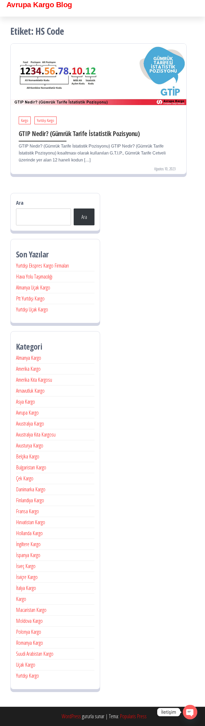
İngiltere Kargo (28, 544)
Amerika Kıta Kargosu (34, 379)
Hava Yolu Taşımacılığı (34, 276)
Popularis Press (133, 716)
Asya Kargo (25, 401)
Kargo (24, 120)
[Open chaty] (190, 712)
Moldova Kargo (29, 620)
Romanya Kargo (29, 642)
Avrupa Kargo (27, 412)
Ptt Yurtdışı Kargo (30, 298)
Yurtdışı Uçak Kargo (32, 309)
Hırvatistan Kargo (30, 522)
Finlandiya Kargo (30, 500)
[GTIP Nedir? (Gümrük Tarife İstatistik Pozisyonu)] (98, 73)
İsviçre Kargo (27, 577)
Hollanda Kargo (29, 533)
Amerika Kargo (28, 368)
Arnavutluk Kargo (30, 390)
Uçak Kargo (25, 664)
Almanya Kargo (28, 357)
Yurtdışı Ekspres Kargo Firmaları (42, 265)
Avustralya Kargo (30, 423)
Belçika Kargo (27, 456)
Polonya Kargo (28, 631)
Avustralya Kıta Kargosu (36, 434)
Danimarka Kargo (30, 489)
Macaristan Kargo (31, 609)
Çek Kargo (24, 478)
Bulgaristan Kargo (31, 467)
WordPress (71, 716)
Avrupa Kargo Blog (39, 5)
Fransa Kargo (27, 511)
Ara (19, 202)
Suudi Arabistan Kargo (34, 653)
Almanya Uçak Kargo (33, 287)
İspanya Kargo (28, 555)
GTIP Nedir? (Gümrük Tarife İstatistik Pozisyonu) (79, 133)
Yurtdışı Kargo (45, 120)
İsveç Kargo (26, 566)
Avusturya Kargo (29, 445)
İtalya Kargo (26, 588)
